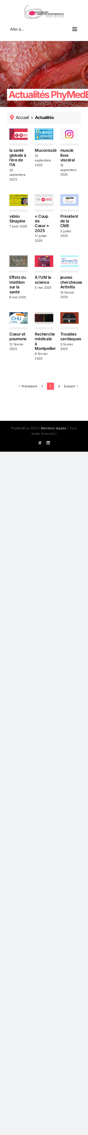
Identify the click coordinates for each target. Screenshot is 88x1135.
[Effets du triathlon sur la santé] (18, 261)
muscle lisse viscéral (67, 155)
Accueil (22, 117)
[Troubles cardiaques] (69, 318)
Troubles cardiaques (70, 336)
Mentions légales (54, 428)
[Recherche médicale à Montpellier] (44, 318)
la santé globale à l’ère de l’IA (17, 157)
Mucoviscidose (49, 150)
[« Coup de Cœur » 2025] (44, 200)
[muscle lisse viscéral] (69, 134)
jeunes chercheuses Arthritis (72, 282)
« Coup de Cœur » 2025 (42, 223)
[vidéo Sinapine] (18, 200)
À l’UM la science (43, 279)
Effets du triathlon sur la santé (17, 284)
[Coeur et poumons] (18, 318)
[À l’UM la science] (44, 261)
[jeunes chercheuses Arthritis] (69, 261)
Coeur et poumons (18, 336)
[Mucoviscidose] (44, 134)
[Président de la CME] (69, 200)
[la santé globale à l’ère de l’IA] (18, 134)
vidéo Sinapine (17, 218)
